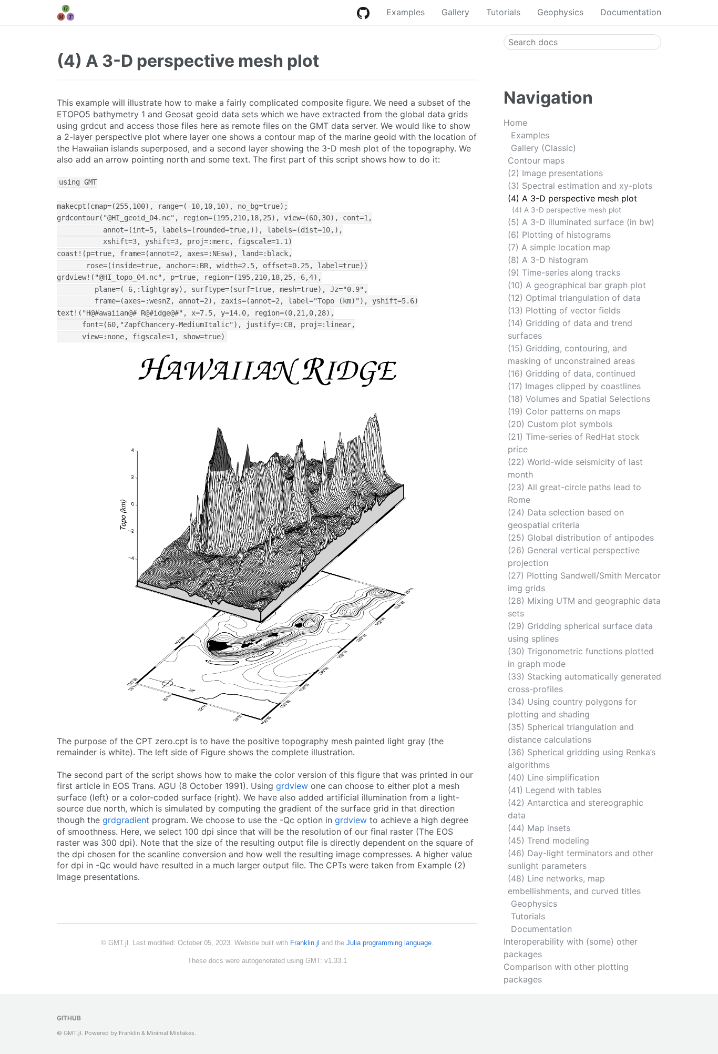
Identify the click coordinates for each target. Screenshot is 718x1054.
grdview (292, 786)
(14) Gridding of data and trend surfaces (570, 329)
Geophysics (560, 12)
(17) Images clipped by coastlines (574, 386)
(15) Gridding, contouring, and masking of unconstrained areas (571, 354)
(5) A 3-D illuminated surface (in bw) (581, 222)
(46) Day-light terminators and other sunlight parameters (580, 859)
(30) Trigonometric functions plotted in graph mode (581, 657)
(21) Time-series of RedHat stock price (574, 442)
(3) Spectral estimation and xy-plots (580, 185)
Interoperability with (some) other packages (571, 947)
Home (515, 122)
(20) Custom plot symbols (560, 424)
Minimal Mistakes (170, 1033)
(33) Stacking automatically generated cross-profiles (584, 682)
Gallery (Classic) (543, 148)
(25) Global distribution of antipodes (581, 537)
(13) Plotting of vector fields (564, 310)
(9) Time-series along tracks (564, 272)
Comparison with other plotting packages (566, 973)
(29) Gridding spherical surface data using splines (580, 632)
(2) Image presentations (555, 173)
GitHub (69, 1018)
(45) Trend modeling (548, 840)
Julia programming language (389, 943)
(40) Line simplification (553, 777)
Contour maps (536, 160)
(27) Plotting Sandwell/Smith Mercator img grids (584, 581)
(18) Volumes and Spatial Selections (579, 398)
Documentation (630, 12)
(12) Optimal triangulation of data (574, 297)
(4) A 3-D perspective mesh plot (572, 198)
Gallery (455, 12)
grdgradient (125, 820)
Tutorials (503, 12)
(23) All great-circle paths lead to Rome (574, 493)
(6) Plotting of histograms (559, 234)
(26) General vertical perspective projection (574, 556)
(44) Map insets (539, 828)
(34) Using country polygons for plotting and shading (572, 707)
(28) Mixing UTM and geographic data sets (584, 607)
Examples (405, 12)
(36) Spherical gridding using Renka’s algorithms (581, 758)
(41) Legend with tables (554, 790)
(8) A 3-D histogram (548, 260)
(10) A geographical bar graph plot (577, 285)
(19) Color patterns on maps (564, 411)
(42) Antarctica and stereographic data (575, 808)
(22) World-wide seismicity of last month (575, 468)
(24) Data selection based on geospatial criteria (566, 518)
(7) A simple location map (559, 247)
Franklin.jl (305, 943)
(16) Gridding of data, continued (571, 373)
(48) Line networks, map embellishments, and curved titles (574, 884)
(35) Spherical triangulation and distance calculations (571, 733)
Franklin (129, 1033)
